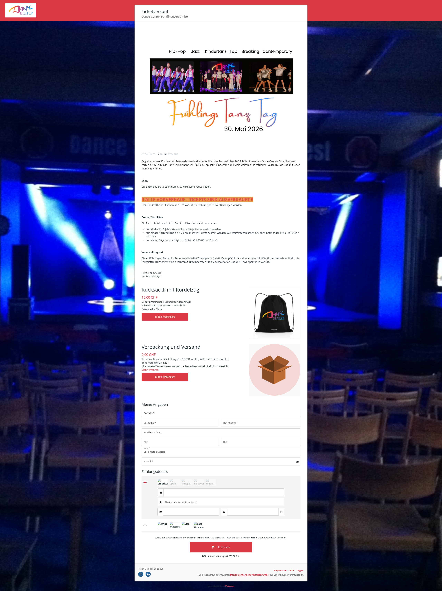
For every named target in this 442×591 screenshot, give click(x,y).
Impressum (280, 570)
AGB (291, 570)
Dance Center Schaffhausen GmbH (249, 574)
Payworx (229, 585)
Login (300, 570)
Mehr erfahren (150, 369)
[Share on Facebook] (140, 574)
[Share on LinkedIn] (148, 574)
